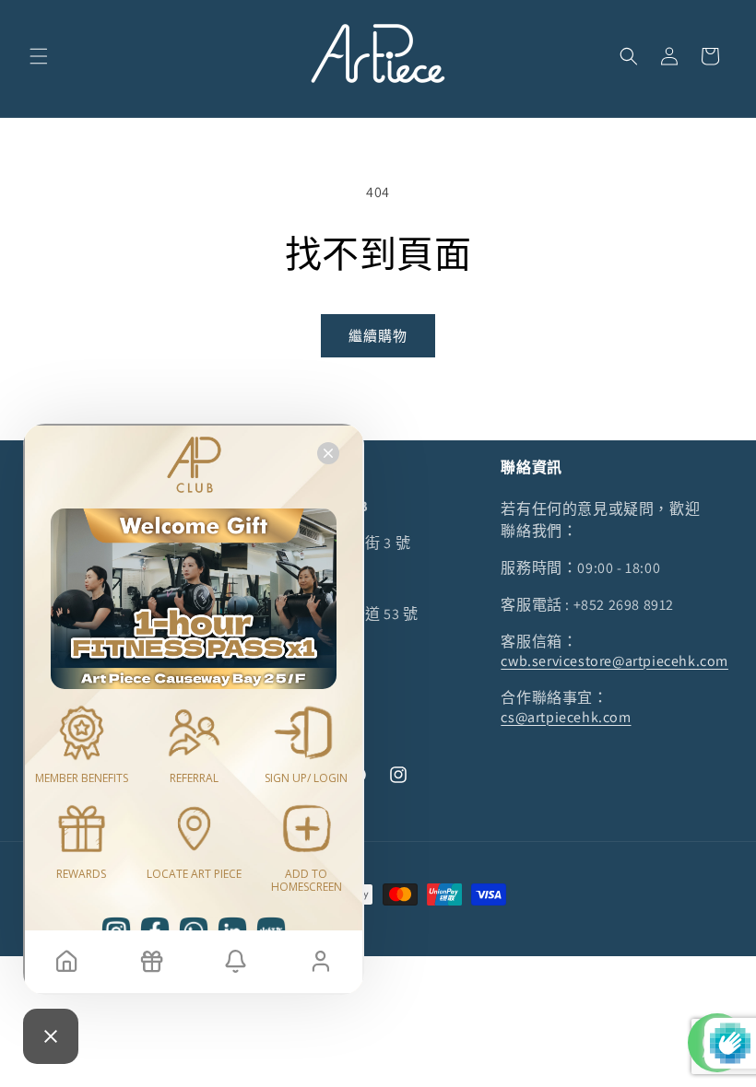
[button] (38, 56)
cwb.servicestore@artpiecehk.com (614, 661)
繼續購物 (378, 336)
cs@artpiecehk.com (566, 717)
